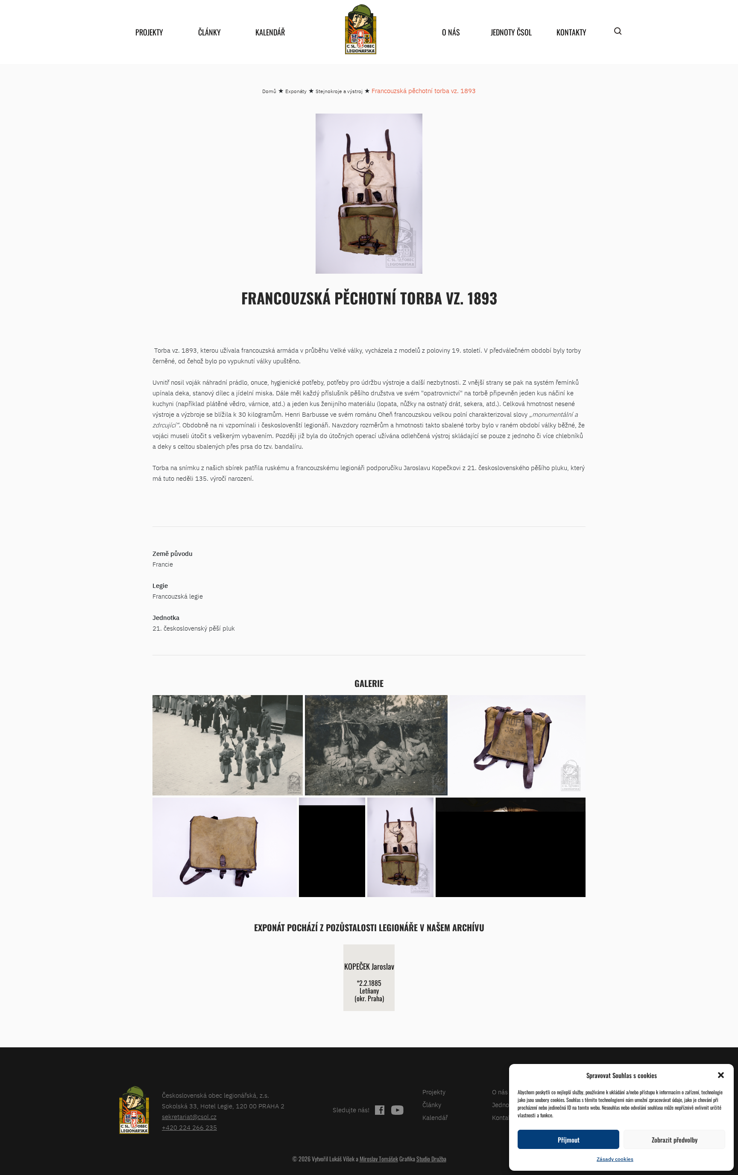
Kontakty (571, 32)
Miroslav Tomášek (379, 1158)
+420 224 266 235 (189, 1127)
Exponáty (296, 91)
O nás (451, 32)
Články (209, 32)
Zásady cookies (615, 1159)
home (360, 29)
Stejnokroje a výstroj (339, 91)
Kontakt (503, 1118)
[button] (721, 1075)
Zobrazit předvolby (674, 1139)
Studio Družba (431, 1158)
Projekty (149, 32)
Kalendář (270, 32)
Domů (269, 91)
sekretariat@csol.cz (189, 1117)
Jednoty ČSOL (511, 32)
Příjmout (569, 1139)
